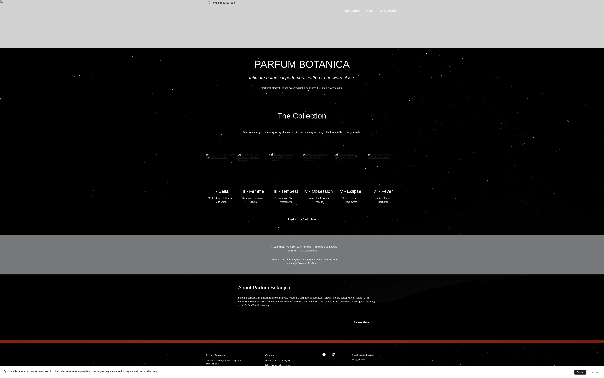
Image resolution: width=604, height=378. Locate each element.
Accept (580, 372)
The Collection (352, 10)
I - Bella (221, 191)
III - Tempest (286, 191)
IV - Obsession (318, 191)
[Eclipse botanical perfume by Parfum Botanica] (350, 168)
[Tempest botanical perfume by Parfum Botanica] (286, 168)
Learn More (361, 322)
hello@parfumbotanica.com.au (279, 365)
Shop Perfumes (388, 10)
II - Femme (253, 191)
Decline (594, 372)
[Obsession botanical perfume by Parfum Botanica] (318, 168)
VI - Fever (383, 191)
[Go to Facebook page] (324, 354)
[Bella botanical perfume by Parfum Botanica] (221, 167)
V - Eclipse (350, 191)
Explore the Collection (302, 218)
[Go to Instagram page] (333, 354)
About (369, 10)
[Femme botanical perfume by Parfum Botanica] (253, 167)
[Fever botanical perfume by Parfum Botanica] (383, 167)
